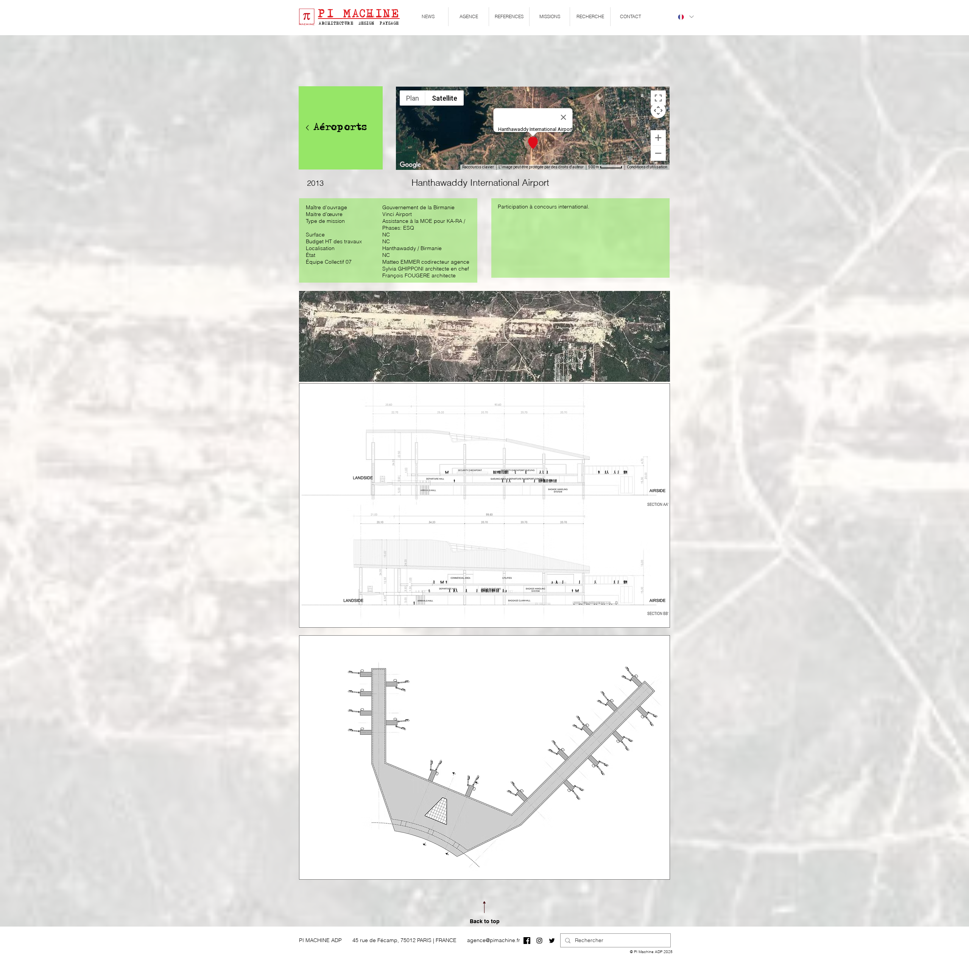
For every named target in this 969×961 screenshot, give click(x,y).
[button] (469, 16)
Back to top (485, 921)
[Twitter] (552, 940)
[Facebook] (527, 940)
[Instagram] (539, 940)
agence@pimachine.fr (493, 940)
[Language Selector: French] (685, 16)
